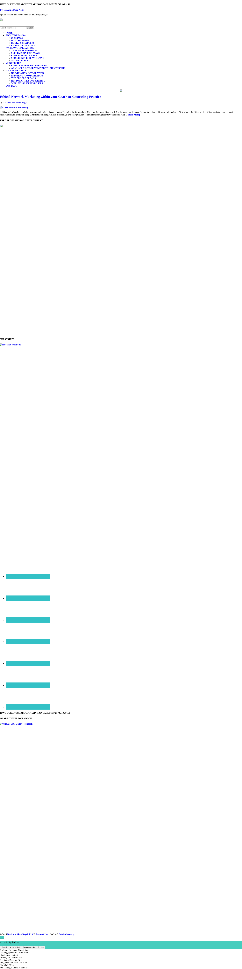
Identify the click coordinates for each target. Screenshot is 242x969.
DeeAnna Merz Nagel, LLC (20, 934)
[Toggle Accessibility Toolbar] (2, 937)
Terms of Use (42, 934)
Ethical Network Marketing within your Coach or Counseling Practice (50, 96)
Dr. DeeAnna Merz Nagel (12, 10)
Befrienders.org (66, 934)
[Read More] (134, 115)
